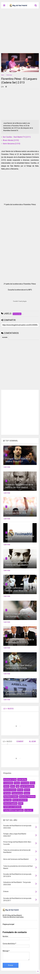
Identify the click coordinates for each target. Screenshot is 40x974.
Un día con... (29, 810)
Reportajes (7, 800)
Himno (32, 783)
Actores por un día (10, 779)
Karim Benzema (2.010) (11, 144)
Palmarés (7, 793)
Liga (17, 786)
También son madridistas (12, 807)
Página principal (8, 924)
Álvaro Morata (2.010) (11, 140)
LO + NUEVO (8, 709)
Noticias (20, 790)
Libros (13, 786)
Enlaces (16, 783)
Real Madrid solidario (11, 796)
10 (6, 687)
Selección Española (10, 803)
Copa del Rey (22, 779)
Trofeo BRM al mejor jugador (13, 810)
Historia (6, 786)
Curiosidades (8, 783)
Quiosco (27, 793)
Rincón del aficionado (20, 800)
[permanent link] (6, 87)
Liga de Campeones (27, 786)
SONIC (20, 803)
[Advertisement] (20, 30)
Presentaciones (17, 793)
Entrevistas (9, 75)
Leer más (7, 467)
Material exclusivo (10, 790)
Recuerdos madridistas (27, 796)
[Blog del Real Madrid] (18, 6)
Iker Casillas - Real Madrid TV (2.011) (17, 137)
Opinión (27, 790)
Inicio (2, 75)
